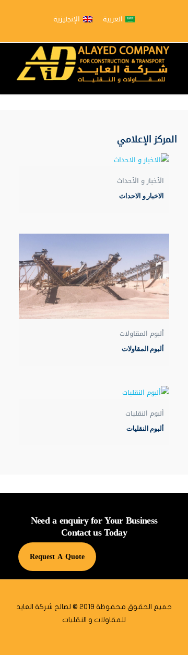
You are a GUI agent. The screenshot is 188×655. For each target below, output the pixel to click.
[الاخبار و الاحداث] (94, 159)
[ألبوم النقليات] (94, 392)
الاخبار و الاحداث (141, 196)
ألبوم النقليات (145, 428)
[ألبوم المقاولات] (94, 276)
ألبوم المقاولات (143, 349)
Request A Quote (57, 557)
